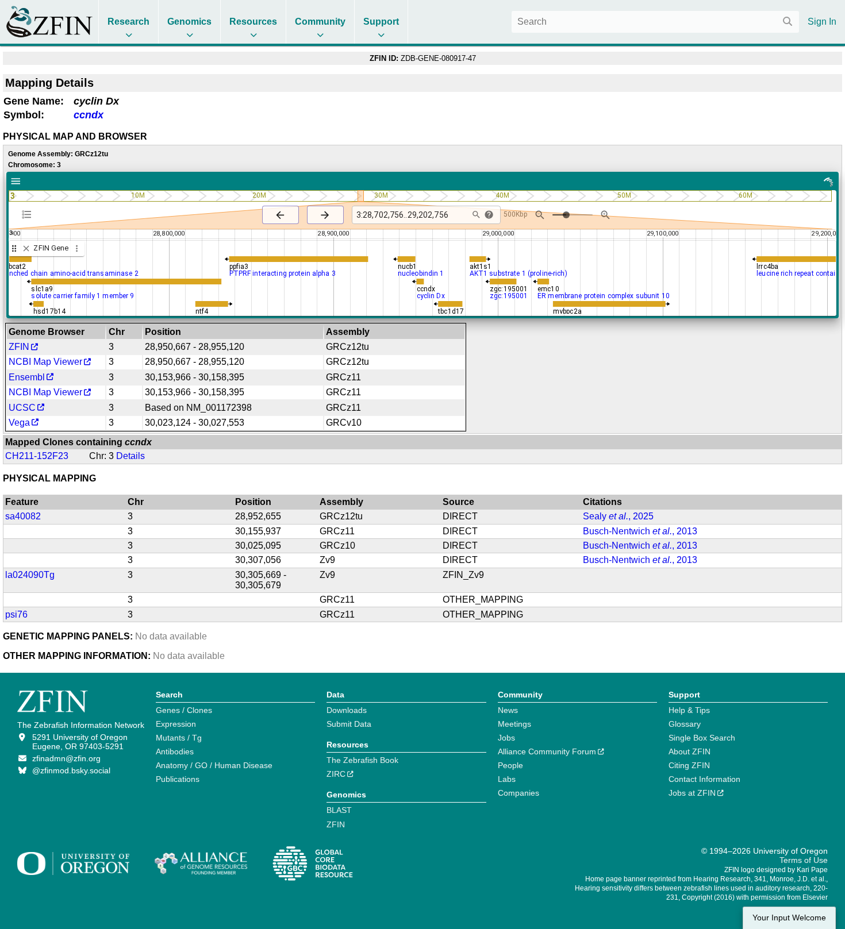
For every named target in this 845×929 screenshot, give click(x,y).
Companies (518, 792)
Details (130, 456)
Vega (19, 422)
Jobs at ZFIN (692, 792)
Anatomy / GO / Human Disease (214, 765)
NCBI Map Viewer (45, 362)
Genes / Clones (184, 710)
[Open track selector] (29, 214)
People (510, 765)
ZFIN (19, 347)
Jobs (506, 737)
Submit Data (349, 723)
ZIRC (336, 773)
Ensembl (27, 377)
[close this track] (26, 248)
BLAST (339, 810)
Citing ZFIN (689, 765)
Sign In (822, 21)
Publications (177, 779)
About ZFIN (689, 751)
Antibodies (175, 751)
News (508, 710)
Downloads (347, 710)
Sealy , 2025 (618, 516)
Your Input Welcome (789, 917)
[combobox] (655, 22)
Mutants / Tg (179, 737)
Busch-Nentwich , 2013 (640, 531)
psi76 (16, 614)
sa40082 (23, 516)
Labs (507, 779)
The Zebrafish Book (362, 760)
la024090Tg (30, 575)
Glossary (685, 723)
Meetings (514, 723)
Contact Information (704, 779)
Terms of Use (803, 860)
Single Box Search (702, 737)
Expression (176, 723)
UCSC (22, 408)
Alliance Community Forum (547, 751)
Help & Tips (689, 710)
